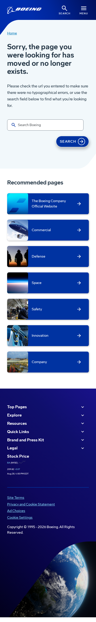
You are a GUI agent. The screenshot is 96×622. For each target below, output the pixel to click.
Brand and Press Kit (25, 440)
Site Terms (15, 497)
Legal (12, 448)
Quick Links (18, 431)
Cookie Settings (20, 517)
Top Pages (17, 406)
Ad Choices (16, 511)
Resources (17, 423)
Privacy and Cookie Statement (31, 504)
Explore (14, 415)
